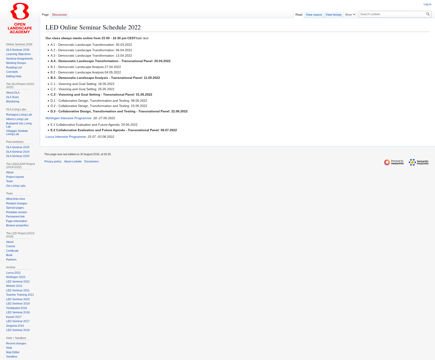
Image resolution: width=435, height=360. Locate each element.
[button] (350, 13)
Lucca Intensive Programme (66, 136)
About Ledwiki (73, 161)
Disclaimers (91, 161)
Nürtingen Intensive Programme (68, 118)
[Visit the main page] (20, 18)
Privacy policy (52, 161)
